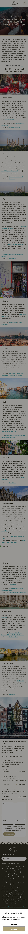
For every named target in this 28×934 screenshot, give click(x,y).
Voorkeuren (14, 924)
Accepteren (14, 929)
